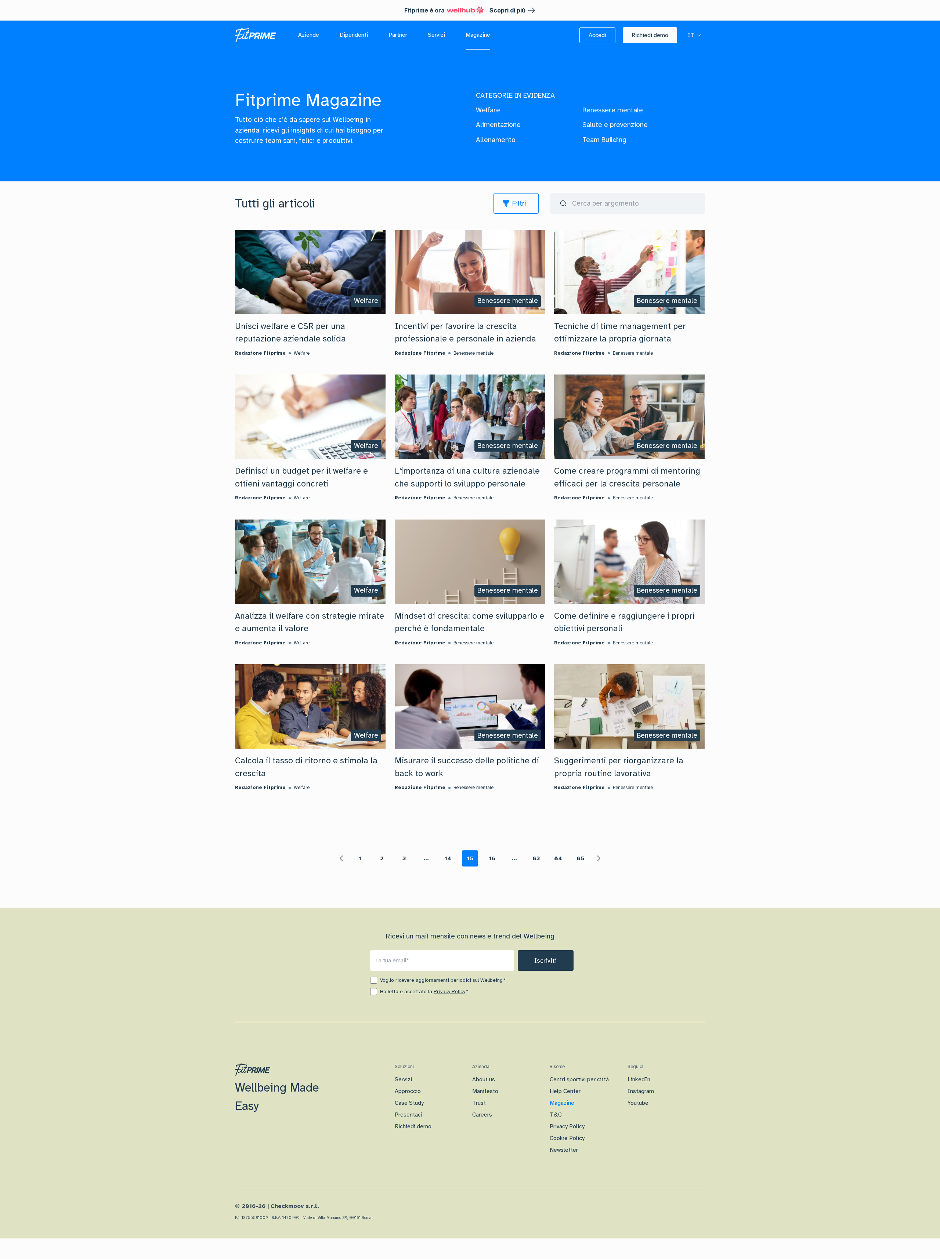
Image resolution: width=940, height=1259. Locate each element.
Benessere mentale (612, 110)
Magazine (562, 1103)
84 (558, 858)
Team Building (604, 139)
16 (492, 858)
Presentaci (408, 1114)
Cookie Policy (567, 1138)
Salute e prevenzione (615, 124)
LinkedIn (639, 1079)
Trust (479, 1103)
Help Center (565, 1091)
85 (580, 858)
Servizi (403, 1079)
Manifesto (485, 1091)
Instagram (641, 1091)
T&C (556, 1114)
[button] (597, 35)
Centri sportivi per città (579, 1079)
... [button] (426, 858)
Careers (482, 1114)
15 (470, 858)
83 (536, 858)
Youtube (638, 1103)
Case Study (409, 1103)
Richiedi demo (413, 1126)
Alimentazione (498, 124)
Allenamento (496, 139)
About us (483, 1079)
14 (448, 858)
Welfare (488, 110)
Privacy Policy (449, 991)
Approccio (408, 1091)
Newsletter (564, 1150)
